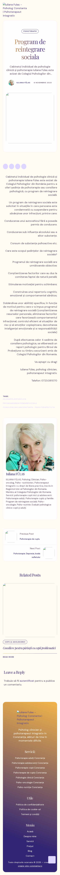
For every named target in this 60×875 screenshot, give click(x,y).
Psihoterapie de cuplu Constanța (30, 772)
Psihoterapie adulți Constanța (30, 758)
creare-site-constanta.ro (30, 866)
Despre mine (30, 836)
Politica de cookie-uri (30, 809)
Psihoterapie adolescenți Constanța (30, 763)
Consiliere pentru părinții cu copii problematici (29, 648)
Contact (30, 855)
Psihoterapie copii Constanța (30, 767)
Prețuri (30, 846)
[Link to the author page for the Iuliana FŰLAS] (11, 83)
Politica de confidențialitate (30, 804)
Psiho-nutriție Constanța (30, 787)
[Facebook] (5, 166)
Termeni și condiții (30, 814)
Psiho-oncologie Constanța (30, 782)
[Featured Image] (30, 610)
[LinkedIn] (17, 166)
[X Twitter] (11, 166)
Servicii (30, 841)
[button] (10, 657)
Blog (30, 851)
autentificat (27, 681)
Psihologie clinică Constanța (30, 777)
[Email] (23, 166)
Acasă (30, 831)
